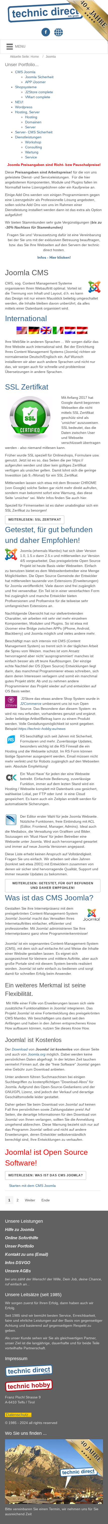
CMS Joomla (25, 72)
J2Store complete (39, 92)
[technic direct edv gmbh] (29, 1370)
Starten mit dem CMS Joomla (32, 1186)
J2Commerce (30, 704)
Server (30, 127)
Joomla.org (36, 1054)
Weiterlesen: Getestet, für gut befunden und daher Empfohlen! (52, 885)
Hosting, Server (27, 112)
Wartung (31, 152)
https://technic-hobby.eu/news (42, 729)
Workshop (33, 142)
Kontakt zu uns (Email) (26, 1254)
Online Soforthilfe (21, 1238)
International (26, 318)
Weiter (30, 1200)
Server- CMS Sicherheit (33, 132)
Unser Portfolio (19, 1246)
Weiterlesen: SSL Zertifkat (34, 519)
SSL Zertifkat (26, 387)
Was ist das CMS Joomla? (49, 898)
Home (35, 56)
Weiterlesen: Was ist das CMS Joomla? (45, 1175)
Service (31, 157)
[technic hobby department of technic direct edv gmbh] (29, 1385)
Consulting (33, 147)
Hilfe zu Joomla (19, 1229)
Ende (45, 1200)
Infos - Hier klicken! (54, 257)
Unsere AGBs (18, 1271)
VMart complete (37, 97)
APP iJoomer (35, 82)
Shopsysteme (26, 87)
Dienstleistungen (28, 137)
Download (20, 1049)
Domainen (33, 122)
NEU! (19, 102)
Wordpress (23, 107)
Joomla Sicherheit (39, 77)
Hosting (31, 117)
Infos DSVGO (17, 1263)
